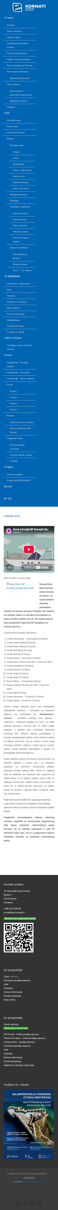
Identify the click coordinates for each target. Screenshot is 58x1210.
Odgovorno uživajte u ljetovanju (19, 1065)
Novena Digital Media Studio (34, 1182)
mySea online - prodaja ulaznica (19, 1042)
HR (6, 498)
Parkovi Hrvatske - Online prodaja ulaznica (24, 1038)
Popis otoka (9, 999)
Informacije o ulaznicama (16, 1028)
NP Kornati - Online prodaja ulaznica (21, 1034)
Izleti (6, 984)
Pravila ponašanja (12, 996)
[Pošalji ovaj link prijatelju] (53, 522)
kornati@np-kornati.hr (14, 912)
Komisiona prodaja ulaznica (17, 980)
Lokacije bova (12, 516)
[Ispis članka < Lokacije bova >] (50, 522)
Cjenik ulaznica (11, 1024)
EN (9, 498)
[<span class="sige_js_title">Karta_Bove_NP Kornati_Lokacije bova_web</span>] (23, 586)
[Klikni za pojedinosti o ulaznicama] (29, 1124)
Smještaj (8, 988)
